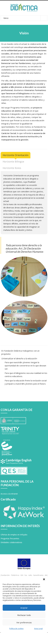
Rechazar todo (24, 615)
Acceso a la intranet (9, 493)
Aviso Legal (38, 628)
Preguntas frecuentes (10, 538)
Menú (5, 18)
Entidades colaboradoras (11, 542)
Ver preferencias (24, 622)
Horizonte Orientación (15, 155)
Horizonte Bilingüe (13, 161)
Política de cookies (16, 628)
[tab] (15, 155)
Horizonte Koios (12, 168)
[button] (44, 579)
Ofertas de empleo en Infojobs (14, 534)
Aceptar (24, 607)
